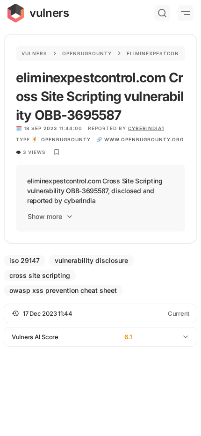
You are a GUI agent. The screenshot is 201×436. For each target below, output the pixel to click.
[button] (100, 313)
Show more (45, 216)
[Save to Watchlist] (56, 152)
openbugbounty (66, 139)
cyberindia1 (146, 128)
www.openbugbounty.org (144, 139)
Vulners (34, 53)
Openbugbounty (87, 53)
